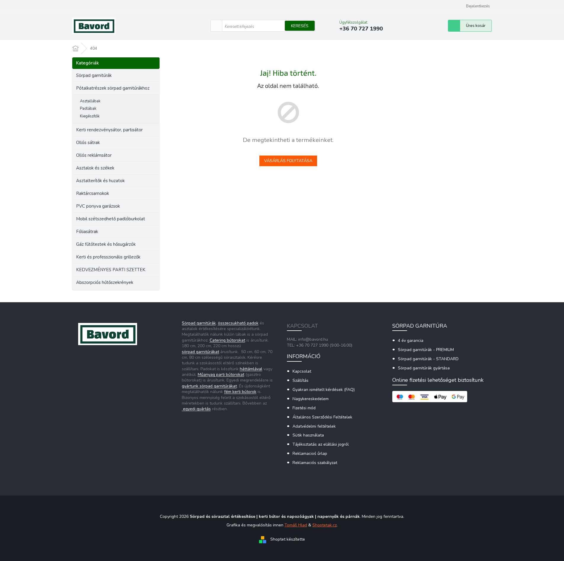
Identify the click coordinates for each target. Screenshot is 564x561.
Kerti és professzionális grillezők (108, 257)
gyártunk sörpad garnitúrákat (209, 386)
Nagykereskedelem (311, 399)
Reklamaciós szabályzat (315, 462)
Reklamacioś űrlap (310, 453)
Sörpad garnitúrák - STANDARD (428, 359)
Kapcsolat (302, 371)
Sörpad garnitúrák (94, 75)
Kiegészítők (89, 116)
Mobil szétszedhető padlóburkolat (110, 219)
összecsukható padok (238, 323)
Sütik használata (308, 435)
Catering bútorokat (227, 340)
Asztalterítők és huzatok (100, 181)
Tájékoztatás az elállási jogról (321, 444)
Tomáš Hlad (296, 525)
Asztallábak (90, 101)
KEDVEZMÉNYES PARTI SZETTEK (110, 270)
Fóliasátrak (87, 232)
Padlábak (88, 108)
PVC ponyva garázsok (98, 206)
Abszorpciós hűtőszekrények (104, 282)
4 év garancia (410, 340)
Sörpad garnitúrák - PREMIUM (426, 350)
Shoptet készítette (287, 539)
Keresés (299, 26)
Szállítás (300, 380)
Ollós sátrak (88, 142)
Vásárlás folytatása (288, 161)
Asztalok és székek (95, 168)
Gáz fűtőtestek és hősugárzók (106, 244)
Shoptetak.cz (324, 525)
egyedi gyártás (196, 409)
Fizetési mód (304, 408)
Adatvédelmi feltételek (314, 426)
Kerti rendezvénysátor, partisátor (109, 130)
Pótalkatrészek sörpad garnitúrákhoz (113, 88)
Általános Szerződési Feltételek (322, 417)
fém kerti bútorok (240, 392)
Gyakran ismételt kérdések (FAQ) (324, 389)
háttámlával (251, 369)
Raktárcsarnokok (92, 193)
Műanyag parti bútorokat (221, 374)
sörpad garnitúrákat (200, 352)
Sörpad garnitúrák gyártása (424, 368)
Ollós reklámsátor (94, 155)
